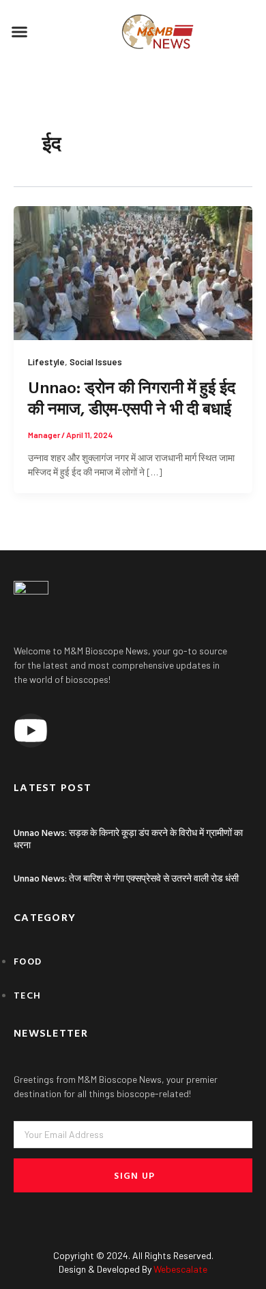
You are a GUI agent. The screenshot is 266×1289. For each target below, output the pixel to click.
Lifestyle (46, 361)
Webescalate (180, 1269)
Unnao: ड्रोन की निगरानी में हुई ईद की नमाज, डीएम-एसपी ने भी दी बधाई (131, 397)
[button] (20, 32)
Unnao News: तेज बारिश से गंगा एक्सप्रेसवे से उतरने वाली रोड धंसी (126, 878)
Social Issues (96, 361)
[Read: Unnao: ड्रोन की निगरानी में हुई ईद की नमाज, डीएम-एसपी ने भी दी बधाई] (133, 272)
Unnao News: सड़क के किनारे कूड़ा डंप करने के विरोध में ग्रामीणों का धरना (128, 838)
